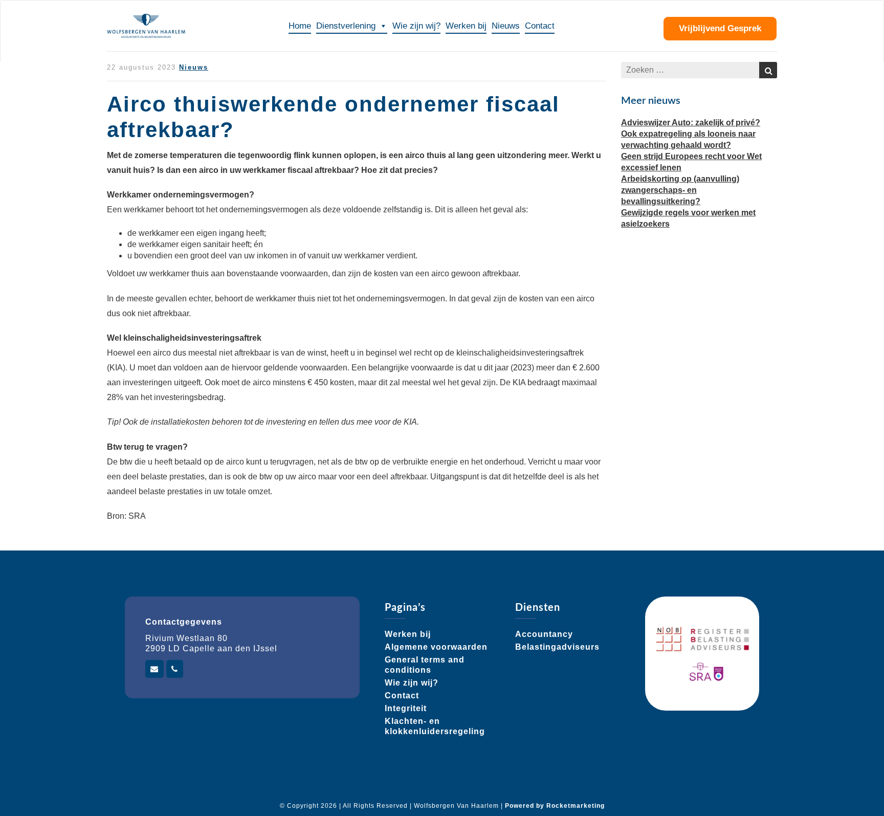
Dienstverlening (345, 26)
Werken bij (466, 26)
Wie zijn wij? (416, 26)
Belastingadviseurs (557, 647)
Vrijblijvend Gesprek (720, 28)
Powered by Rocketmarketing (555, 805)
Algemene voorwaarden (436, 647)
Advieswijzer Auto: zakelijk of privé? (690, 122)
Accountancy (544, 634)
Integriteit (406, 708)
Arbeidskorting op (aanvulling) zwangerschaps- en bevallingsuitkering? (680, 190)
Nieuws (506, 26)
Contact (540, 26)
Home (300, 26)
